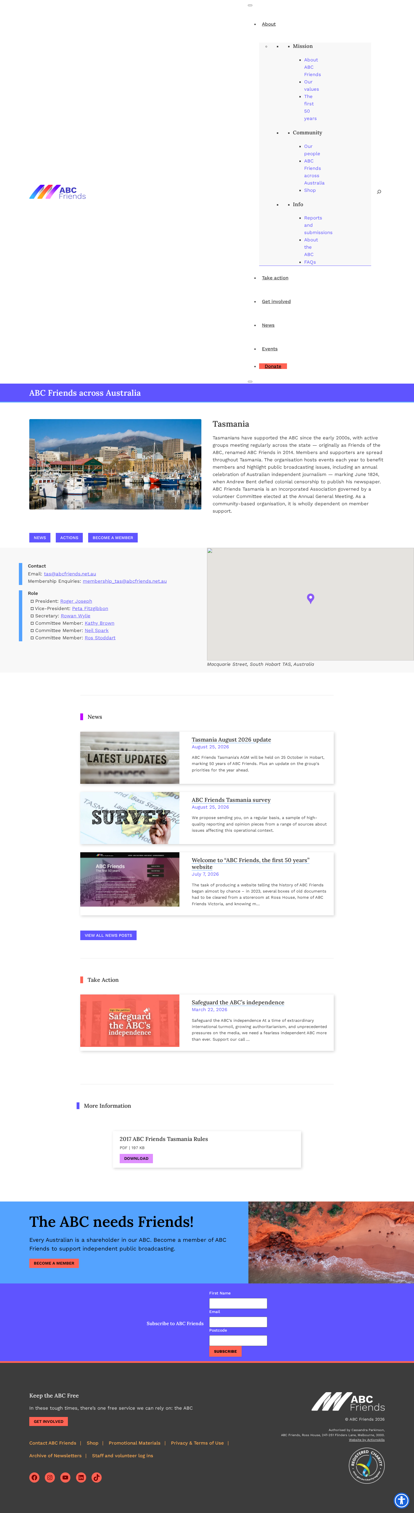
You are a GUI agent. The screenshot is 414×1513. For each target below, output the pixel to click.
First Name (220, 1293)
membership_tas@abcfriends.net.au (125, 581)
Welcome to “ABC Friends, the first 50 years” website (251, 863)
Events (270, 348)
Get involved (276, 301)
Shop (310, 190)
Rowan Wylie (75, 615)
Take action (275, 278)
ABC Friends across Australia (85, 393)
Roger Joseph (76, 601)
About (269, 24)
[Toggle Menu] (250, 5)
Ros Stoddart (100, 637)
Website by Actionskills (367, 1440)
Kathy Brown (99, 623)
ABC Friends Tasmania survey (231, 799)
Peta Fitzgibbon (90, 608)
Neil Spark (97, 630)
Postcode (218, 1330)
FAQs (310, 262)
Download (136, 1158)
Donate (273, 366)
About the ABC (311, 247)
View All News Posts (108, 935)
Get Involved (48, 1421)
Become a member (113, 537)
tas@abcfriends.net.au (70, 574)
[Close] (250, 381)
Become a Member (54, 1263)
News (268, 325)
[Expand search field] (379, 192)
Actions (69, 537)
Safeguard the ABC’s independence (238, 1002)
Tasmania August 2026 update (231, 739)
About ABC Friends (312, 67)
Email (214, 1311)
